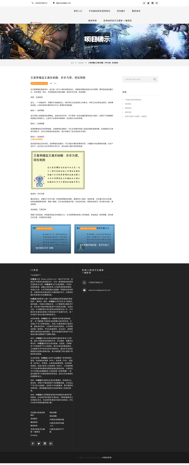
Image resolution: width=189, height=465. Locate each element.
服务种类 (92, 20)
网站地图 (53, 413)
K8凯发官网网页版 (57, 420)
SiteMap (34, 435)
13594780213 (41, 3)
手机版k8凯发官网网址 (99, 11)
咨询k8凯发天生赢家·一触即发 (117, 20)
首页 (72, 63)
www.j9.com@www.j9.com (99, 290)
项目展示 (121, 11)
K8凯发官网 (106, 458)
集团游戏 (136, 11)
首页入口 (78, 11)
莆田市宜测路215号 (63, 3)
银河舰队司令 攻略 (44, 248)
